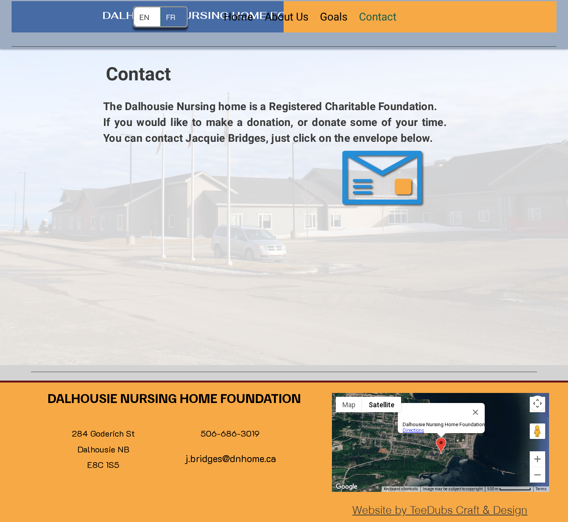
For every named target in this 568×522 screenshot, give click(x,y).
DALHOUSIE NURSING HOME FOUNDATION (174, 397)
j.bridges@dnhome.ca (230, 458)
